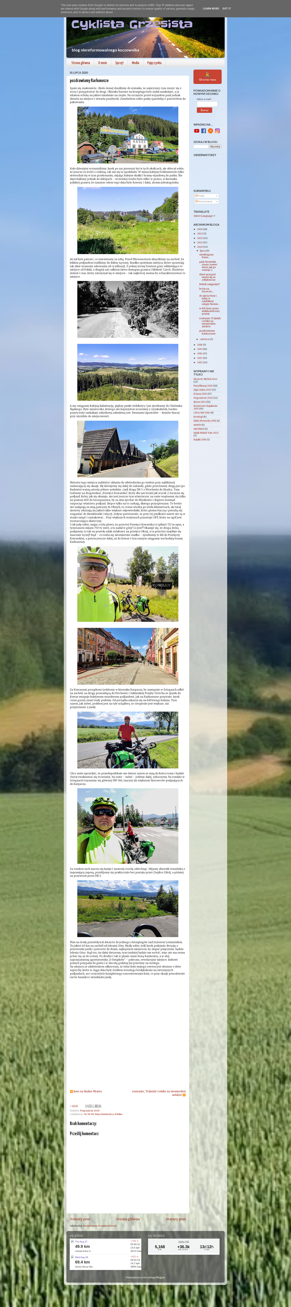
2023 (200, 233)
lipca (203, 250)
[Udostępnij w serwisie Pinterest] (99, 1106)
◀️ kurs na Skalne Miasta (86, 1091)
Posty (201, 195)
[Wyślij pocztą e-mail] (87, 1106)
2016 (200, 344)
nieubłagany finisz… (206, 256)
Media (135, 63)
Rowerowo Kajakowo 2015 (205, 407)
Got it (226, 8)
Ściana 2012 (200, 393)
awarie (197, 424)
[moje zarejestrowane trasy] (210, 131)
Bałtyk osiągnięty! (209, 284)
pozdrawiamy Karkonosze (207, 332)
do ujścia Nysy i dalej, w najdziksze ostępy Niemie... (209, 300)
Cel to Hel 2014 (201, 412)
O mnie (102, 63)
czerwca (205, 339)
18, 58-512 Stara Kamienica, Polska (103, 1114)
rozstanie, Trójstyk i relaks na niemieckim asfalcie (210, 322)
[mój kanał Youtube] (196, 131)
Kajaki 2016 (199, 439)
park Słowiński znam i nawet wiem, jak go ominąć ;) (208, 266)
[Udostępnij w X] (93, 1106)
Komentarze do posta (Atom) (99, 1225)
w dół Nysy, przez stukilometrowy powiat (209, 311)
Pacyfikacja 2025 (203, 385)
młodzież (198, 428)
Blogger (160, 1277)
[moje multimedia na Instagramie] (217, 131)
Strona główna (80, 63)
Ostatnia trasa (207, 76)
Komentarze (205, 201)
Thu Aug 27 (81, 1241)
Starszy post (176, 1219)
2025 (200, 229)
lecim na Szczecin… (206, 290)
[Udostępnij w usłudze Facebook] (96, 1106)
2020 (200, 246)
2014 (200, 353)
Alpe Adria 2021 (202, 389)
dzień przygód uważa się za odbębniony (207, 277)
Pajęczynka (154, 63)
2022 (200, 238)
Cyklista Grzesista (132, 24)
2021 (200, 242)
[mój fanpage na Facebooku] (203, 131)
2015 (200, 349)
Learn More (211, 8)
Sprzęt (119, 63)
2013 (200, 358)
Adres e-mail (204, 99)
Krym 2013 (199, 402)
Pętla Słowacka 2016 (204, 420)
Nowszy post (80, 1219)
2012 (200, 362)
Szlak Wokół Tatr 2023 (206, 432)
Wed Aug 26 (81, 1257)
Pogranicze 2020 (90, 1110)
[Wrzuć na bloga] (90, 1106)
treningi (198, 416)
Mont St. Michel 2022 (205, 379)
